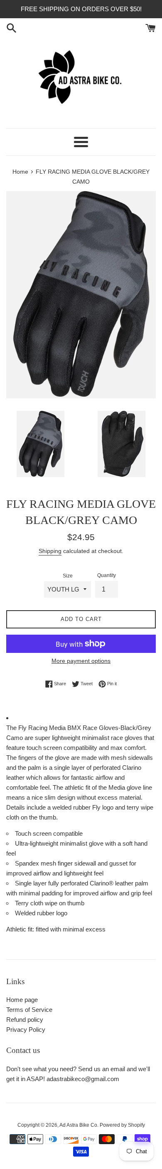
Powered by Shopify (122, 1125)
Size (68, 576)
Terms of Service (29, 1009)
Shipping (50, 551)
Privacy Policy (25, 1029)
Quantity (106, 575)
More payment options (81, 660)
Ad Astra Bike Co (78, 1125)
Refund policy (24, 1019)
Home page (22, 999)
